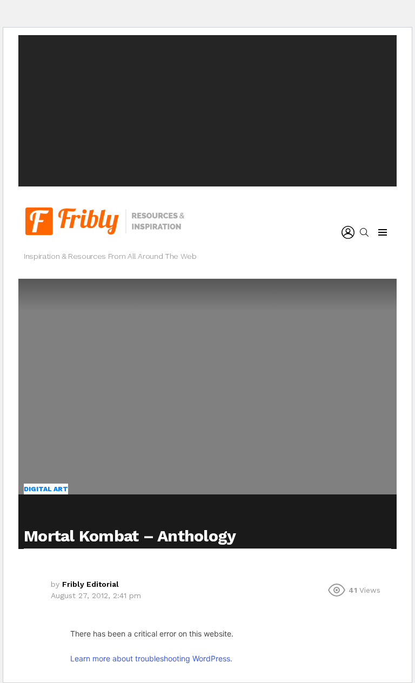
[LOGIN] (348, 232)
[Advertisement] (207, 110)
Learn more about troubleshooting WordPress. (151, 658)
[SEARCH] (364, 232)
